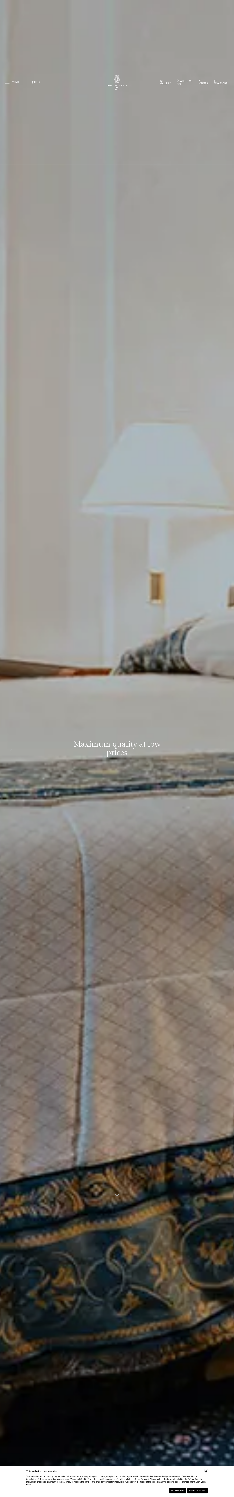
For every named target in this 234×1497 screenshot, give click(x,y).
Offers (203, 83)
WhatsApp (220, 83)
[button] (11, 751)
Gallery (165, 83)
